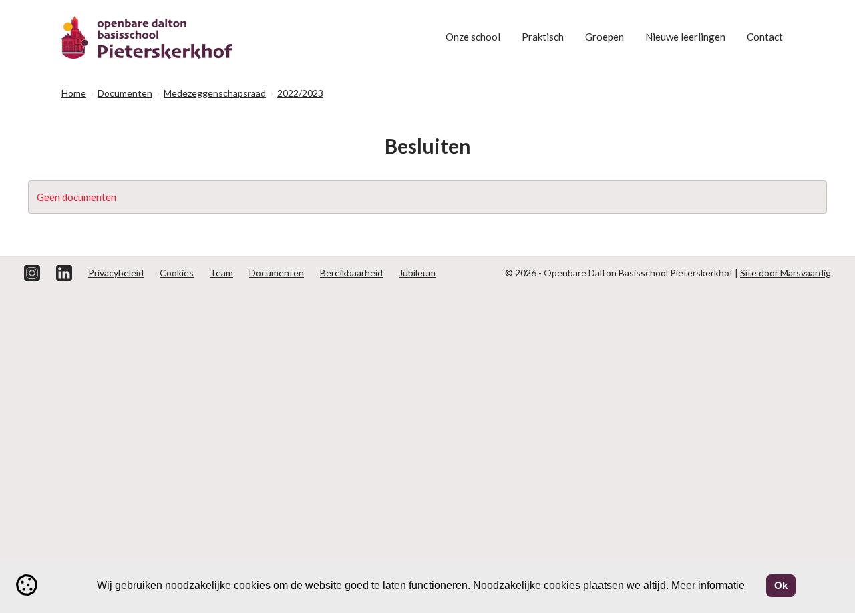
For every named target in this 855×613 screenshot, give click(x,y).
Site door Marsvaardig (785, 272)
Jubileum (417, 272)
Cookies (177, 272)
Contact (765, 37)
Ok (781, 585)
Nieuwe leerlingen (685, 37)
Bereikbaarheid (351, 272)
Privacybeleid (116, 272)
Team (221, 272)
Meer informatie (708, 585)
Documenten (276, 272)
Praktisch (543, 37)
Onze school (473, 37)
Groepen (604, 37)
